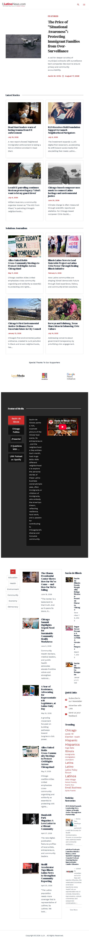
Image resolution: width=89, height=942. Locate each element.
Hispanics (72, 744)
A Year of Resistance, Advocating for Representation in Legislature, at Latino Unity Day (48, 697)
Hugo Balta (69, 748)
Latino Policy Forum (71, 771)
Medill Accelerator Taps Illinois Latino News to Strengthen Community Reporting (48, 873)
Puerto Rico (69, 785)
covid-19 (69, 734)
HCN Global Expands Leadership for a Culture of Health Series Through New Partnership (73, 810)
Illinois (69, 751)
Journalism (69, 760)
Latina (69, 762)
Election (69, 737)
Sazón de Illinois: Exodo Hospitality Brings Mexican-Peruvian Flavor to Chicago (77, 594)
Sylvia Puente (70, 790)
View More (73, 910)
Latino (69, 766)
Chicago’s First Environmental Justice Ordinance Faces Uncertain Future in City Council (24, 326)
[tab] (16, 420)
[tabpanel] (53, 481)
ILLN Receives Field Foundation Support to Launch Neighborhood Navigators (64, 130)
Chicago (70, 730)
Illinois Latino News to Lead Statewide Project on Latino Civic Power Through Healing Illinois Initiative (63, 264)
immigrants (70, 754)
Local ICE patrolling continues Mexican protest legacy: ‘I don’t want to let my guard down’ (24, 190)
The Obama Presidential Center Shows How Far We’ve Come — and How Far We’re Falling (48, 581)
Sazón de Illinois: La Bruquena (77, 669)
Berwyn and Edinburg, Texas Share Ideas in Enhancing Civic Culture (63, 326)
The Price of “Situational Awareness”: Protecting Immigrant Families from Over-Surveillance (64, 36)
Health (77, 737)
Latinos (70, 776)
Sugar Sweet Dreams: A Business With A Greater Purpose (77, 637)
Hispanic (71, 740)
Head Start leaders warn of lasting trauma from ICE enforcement (22, 130)
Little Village (70, 780)
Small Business (73, 787)
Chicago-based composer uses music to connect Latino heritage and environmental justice (64, 192)
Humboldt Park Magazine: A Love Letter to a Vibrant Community (48, 822)
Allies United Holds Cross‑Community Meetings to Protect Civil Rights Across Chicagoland (23, 264)
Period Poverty (71, 782)
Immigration (70, 757)
